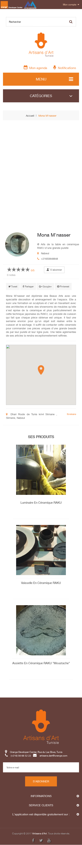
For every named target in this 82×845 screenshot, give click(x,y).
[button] (41, 370)
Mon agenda (37, 68)
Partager (29, 286)
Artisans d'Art (39, 833)
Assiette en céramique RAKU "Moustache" (41, 663)
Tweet (14, 286)
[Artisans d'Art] (41, 45)
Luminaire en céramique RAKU (41, 502)
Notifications (66, 68)
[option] (12, 213)
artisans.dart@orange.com (53, 756)
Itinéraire (71, 414)
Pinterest (64, 286)
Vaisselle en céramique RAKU (41, 583)
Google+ (47, 286)
